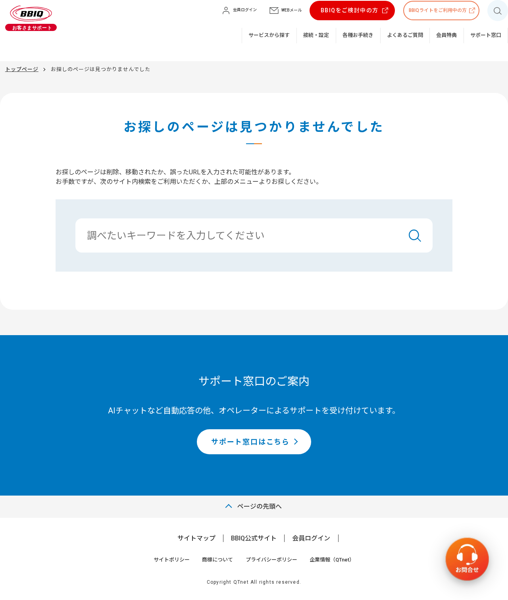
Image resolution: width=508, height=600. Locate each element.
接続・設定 (316, 35)
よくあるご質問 (405, 35)
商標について (217, 560)
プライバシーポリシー (271, 560)
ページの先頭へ (259, 506)
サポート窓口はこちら (250, 442)
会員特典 (446, 35)
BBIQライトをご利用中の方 (438, 10)
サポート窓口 (485, 35)
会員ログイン (311, 538)
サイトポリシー (172, 560)
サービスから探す (269, 35)
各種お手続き (358, 35)
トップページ (21, 69)
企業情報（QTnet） (332, 560)
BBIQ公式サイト (254, 538)
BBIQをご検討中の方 (349, 10)
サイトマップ (196, 538)
